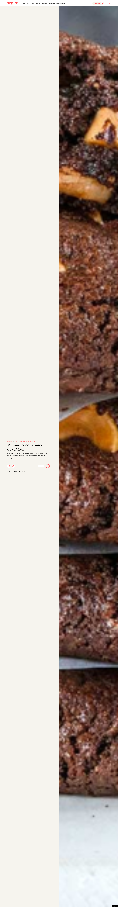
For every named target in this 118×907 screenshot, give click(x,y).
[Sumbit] (102, 3)
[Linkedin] (22, 466)
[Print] (13, 466)
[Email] (31, 466)
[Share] (8, 466)
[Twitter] (18, 466)
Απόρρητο (114, 906)
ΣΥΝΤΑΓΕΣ (10, 441)
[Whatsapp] (26, 466)
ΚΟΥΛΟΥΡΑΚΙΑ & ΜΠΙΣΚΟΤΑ (27, 441)
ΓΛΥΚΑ (16, 441)
